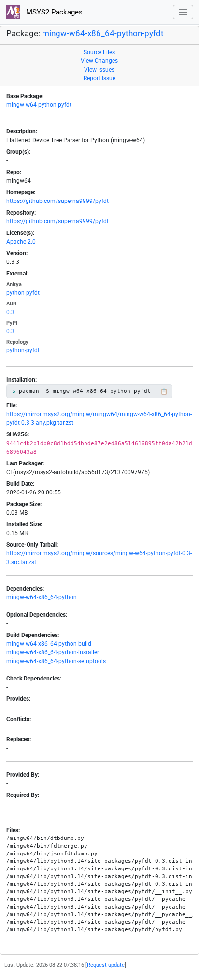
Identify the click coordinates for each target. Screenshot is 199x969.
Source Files (99, 52)
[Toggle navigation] (183, 12)
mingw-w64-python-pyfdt (38, 104)
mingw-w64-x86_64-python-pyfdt (103, 33)
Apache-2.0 (21, 241)
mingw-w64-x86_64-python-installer (52, 652)
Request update (106, 965)
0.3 (10, 312)
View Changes (99, 61)
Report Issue (99, 78)
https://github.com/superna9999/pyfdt (57, 201)
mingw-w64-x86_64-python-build (48, 643)
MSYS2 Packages (53, 12)
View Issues (99, 69)
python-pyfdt (23, 292)
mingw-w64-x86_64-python (41, 597)
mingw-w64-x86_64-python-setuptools (56, 661)
